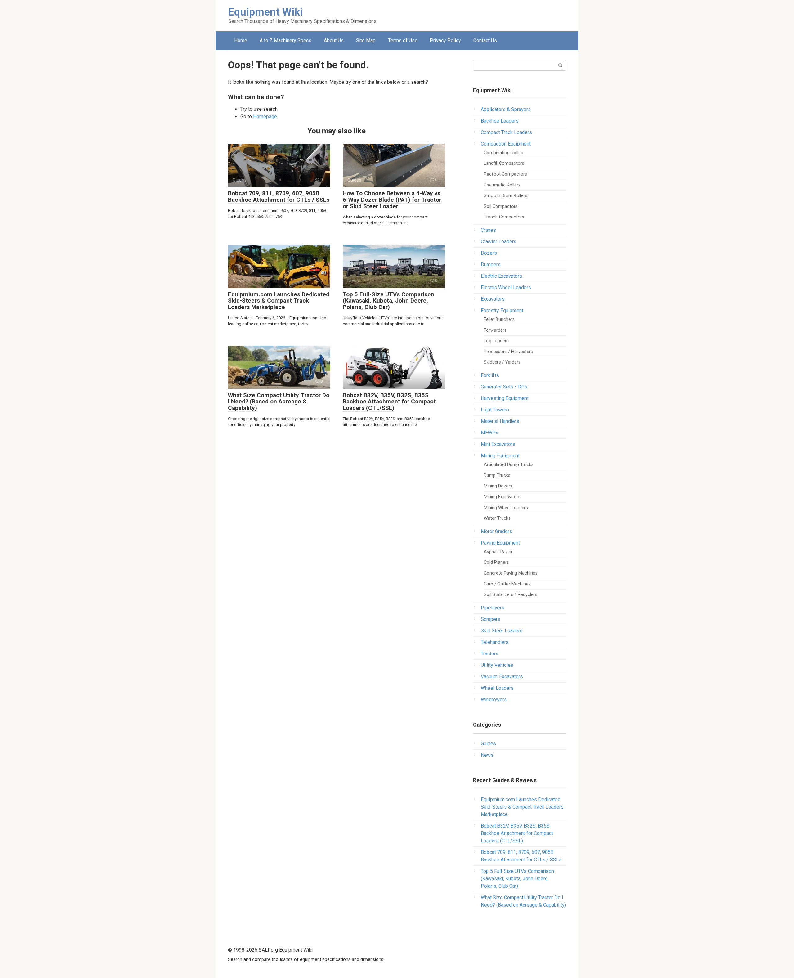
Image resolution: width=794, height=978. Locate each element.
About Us (334, 40)
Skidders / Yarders (502, 362)
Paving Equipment (500, 543)
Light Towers (495, 410)
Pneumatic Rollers (502, 185)
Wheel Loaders (497, 688)
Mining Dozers (498, 486)
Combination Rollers (504, 152)
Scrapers (490, 619)
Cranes (488, 230)
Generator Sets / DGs (504, 387)
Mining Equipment (500, 456)
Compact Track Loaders (506, 132)
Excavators (493, 299)
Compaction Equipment (506, 144)
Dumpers (491, 264)
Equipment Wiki (265, 12)
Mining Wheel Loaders (506, 507)
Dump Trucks (497, 475)
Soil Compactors (501, 206)
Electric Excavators (501, 276)
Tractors (489, 654)
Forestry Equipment (502, 310)
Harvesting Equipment (505, 398)
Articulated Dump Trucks (508, 464)
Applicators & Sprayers (506, 109)
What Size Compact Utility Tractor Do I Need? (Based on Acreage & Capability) (278, 402)
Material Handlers (500, 421)
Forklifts (490, 375)
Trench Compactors (504, 217)
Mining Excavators (502, 497)
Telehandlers (495, 642)
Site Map (366, 40)
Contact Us (485, 40)
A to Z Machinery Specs (285, 40)
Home (240, 40)
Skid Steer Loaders (502, 631)
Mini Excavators (498, 444)
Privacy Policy (445, 40)
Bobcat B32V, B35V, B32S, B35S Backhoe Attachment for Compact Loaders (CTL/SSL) (389, 402)
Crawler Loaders (498, 241)
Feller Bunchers (499, 319)
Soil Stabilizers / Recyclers (510, 594)
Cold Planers (496, 562)
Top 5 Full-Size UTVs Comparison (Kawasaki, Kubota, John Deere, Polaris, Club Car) (388, 301)
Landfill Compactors (504, 163)
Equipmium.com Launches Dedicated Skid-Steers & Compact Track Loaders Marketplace (278, 301)
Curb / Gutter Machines (507, 584)
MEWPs (489, 433)
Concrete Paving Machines (511, 573)
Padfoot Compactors (505, 174)
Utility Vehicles (497, 665)
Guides (488, 744)
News (487, 755)
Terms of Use (402, 40)
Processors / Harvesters (508, 351)
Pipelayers (492, 608)
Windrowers (494, 699)
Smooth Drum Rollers (505, 195)
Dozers (489, 253)
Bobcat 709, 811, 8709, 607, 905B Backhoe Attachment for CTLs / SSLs (278, 196)
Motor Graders (496, 531)
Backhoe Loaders (500, 121)
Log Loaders (496, 340)
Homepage (265, 116)
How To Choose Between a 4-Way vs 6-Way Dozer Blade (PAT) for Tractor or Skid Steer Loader (392, 200)
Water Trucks (497, 518)
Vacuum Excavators (502, 677)
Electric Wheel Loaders (506, 287)
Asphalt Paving (499, 551)
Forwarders (495, 330)
